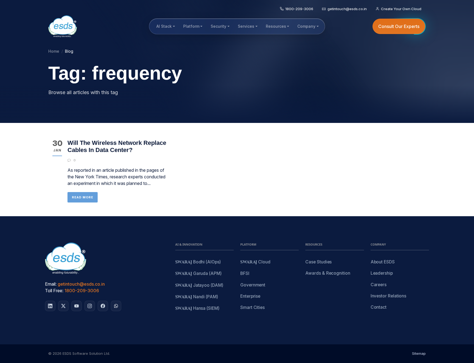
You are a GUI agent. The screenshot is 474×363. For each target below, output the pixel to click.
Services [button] (246, 26)
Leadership (382, 273)
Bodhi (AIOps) (198, 262)
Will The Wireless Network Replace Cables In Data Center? (116, 146)
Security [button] (218, 26)
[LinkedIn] (50, 306)
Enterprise (250, 296)
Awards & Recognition (327, 273)
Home (53, 51)
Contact (378, 307)
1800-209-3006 (81, 290)
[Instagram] (89, 306)
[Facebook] (103, 306)
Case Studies (318, 261)
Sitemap (419, 353)
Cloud (255, 262)
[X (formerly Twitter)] (63, 306)
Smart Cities (252, 307)
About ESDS (383, 261)
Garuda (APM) (198, 274)
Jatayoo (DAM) (199, 285)
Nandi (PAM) (196, 297)
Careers (378, 284)
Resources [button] (276, 26)
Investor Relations (389, 296)
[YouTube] (76, 306)
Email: (51, 284)
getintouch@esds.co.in (81, 284)
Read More (82, 197)
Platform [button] (191, 26)
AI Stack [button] (164, 26)
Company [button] (306, 26)
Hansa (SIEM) (197, 308)
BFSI (244, 273)
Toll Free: (54, 290)
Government (252, 285)
